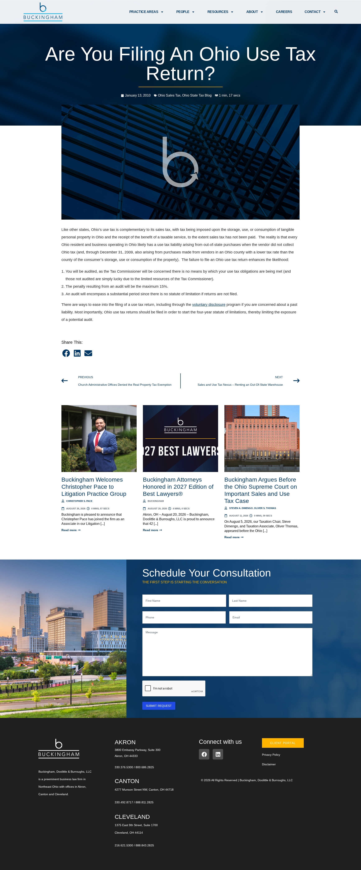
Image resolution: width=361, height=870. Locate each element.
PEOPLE (182, 12)
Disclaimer (269, 764)
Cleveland (132, 817)
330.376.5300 (124, 767)
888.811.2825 (145, 802)
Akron (125, 742)
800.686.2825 (145, 767)
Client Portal (283, 743)
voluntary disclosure (208, 305)
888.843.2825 (145, 845)
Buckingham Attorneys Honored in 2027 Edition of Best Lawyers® (178, 486)
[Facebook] (204, 754)
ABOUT (252, 12)
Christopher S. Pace (79, 501)
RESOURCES (217, 12)
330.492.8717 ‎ (124, 802)
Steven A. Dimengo (241, 508)
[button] (66, 353)
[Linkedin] (218, 754)
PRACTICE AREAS (143, 12)
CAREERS (284, 12)
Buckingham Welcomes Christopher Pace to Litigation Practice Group (93, 486)
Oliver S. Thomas (265, 508)
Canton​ (127, 781)
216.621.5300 (124, 845)
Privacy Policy (271, 754)
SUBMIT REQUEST (159, 705)
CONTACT (312, 12)
